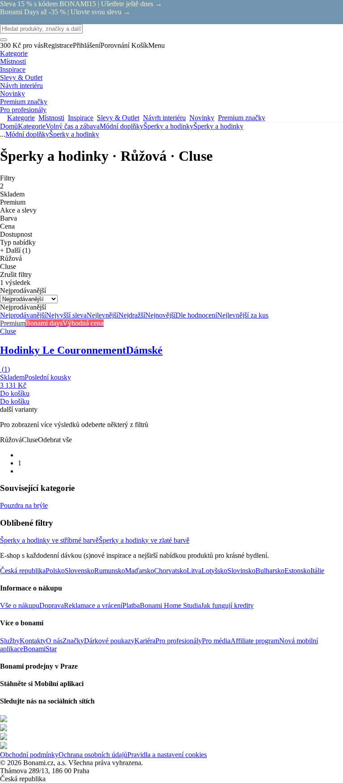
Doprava (51, 605)
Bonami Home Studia (170, 605)
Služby (10, 641)
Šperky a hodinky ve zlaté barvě (144, 540)
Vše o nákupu (19, 605)
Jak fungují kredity (227, 605)
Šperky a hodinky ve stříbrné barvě (49, 540)
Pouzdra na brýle (24, 505)
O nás (54, 641)
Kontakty (33, 641)
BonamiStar (40, 649)
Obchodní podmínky (29, 754)
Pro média (216, 641)
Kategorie (32, 126)
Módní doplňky (121, 126)
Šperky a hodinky (218, 126)
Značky (73, 641)
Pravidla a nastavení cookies (167, 754)
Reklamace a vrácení (93, 605)
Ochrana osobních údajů (93, 754)
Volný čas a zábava (73, 126)
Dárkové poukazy (109, 641)
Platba (131, 605)
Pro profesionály (178, 641)
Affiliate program (254, 641)
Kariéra (144, 641)
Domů (9, 126)
